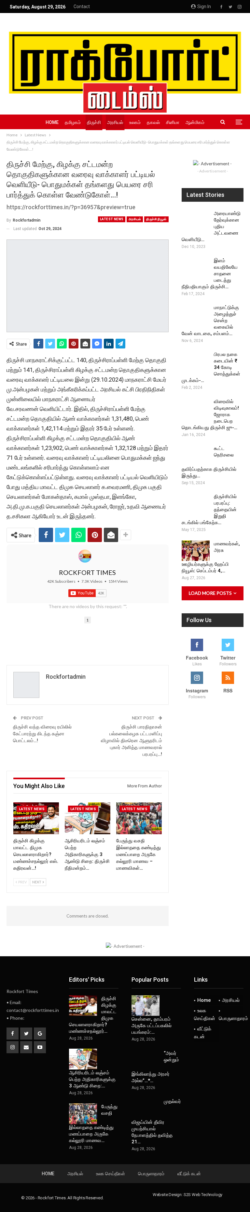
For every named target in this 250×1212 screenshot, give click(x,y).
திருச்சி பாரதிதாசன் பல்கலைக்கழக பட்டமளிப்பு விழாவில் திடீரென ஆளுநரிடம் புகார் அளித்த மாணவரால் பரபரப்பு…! (131, 740)
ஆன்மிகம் (195, 122)
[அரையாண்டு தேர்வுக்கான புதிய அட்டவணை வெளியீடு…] (196, 220)
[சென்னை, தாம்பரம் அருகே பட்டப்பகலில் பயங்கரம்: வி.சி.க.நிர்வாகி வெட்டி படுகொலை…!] (146, 1005)
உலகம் (135, 122)
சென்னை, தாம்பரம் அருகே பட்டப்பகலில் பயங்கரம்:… (152, 1025)
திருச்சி (94, 122)
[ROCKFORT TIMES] (84, 556)
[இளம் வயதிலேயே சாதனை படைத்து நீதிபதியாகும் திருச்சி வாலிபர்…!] (196, 267)
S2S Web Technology (203, 1194)
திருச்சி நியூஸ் (156, 219)
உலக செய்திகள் (204, 1014)
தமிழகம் (73, 122)
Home (52, 122)
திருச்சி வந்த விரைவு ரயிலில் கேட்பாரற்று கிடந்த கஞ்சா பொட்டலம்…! (42, 733)
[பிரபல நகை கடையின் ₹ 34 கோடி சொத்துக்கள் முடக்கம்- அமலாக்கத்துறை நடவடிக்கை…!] (196, 361)
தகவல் (153, 122)
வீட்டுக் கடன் (202, 1033)
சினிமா (172, 122)
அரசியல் (115, 122)
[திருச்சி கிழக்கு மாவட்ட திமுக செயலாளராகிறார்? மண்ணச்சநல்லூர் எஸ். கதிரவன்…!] (36, 818)
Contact (82, 6)
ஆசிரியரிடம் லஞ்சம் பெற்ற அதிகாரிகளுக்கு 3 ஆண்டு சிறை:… (92, 1079)
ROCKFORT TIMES (87, 572)
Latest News (111, 219)
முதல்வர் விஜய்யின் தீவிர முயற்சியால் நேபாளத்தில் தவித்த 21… (156, 1121)
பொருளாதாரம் (231, 1018)
